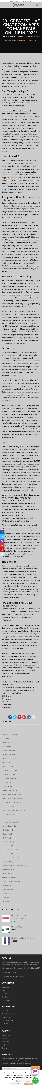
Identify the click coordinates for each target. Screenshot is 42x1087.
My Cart (4, 994)
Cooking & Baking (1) (9, 750)
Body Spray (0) (8, 830)
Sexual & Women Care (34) (11, 881)
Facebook (10, 717)
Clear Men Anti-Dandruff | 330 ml (22, 938)
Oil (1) (5, 818)
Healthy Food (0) (7, 846)
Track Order (6, 1000)
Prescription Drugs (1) (9, 878)
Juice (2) (6, 739)
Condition (5, 1041)
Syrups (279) (9, 814)
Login (3, 990)
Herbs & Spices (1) (9, 754)
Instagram (2, 541)
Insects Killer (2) (7, 854)
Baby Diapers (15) (11, 770)
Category (5, 1048)
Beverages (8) (6, 731)
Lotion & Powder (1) (12, 778)
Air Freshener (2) (7, 727)
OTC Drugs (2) (7, 874)
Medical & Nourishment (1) (11, 858)
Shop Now (5, 1023)
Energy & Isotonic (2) (10, 735)
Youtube (2, 549)
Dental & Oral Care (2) (9, 758)
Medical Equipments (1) (13, 802)
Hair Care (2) (7, 838)
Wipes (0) (8, 786)
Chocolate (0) (6, 747)
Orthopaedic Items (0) (11, 822)
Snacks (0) (5, 897)
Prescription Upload (9, 1014)
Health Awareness (16, 36)
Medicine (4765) (7, 862)
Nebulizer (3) (9, 806)
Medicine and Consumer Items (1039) (15, 866)
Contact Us (6, 1035)
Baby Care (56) (8, 766)
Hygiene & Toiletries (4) (10, 850)
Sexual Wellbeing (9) (10, 889)
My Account (6, 987)
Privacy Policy (6, 1017)
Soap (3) (8, 782)
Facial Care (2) (8, 834)
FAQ (3, 1045)
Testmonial (6, 1038)
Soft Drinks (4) (8, 743)
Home (4, 36)
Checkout (5, 997)
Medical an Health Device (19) (13, 798)
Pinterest (19, 717)
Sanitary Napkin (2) (9, 870)
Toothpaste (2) (8, 842)
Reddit (34, 717)
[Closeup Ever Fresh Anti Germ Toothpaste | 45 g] (6, 918)
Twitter (15, 717)
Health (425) (6, 762)
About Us (5, 1011)
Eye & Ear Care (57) (10, 790)
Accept (28, 1083)
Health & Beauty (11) (9, 826)
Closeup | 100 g (16, 927)
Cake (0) (6, 901)
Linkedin (29, 717)
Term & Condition (8, 1020)
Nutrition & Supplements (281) (14, 810)
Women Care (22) (9, 893)
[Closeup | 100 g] (6, 929)
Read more (15, 1083)
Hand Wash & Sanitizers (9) (12, 794)
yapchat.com (14, 178)
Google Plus (24, 717)
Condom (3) (7, 885)
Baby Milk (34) (10, 774)
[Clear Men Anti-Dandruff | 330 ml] (6, 941)
